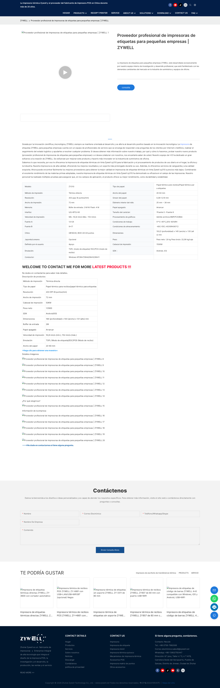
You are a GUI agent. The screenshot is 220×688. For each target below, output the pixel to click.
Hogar (68, 642)
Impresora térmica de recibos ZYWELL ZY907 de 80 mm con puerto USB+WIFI (146, 614)
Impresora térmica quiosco (122, 652)
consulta (126, 87)
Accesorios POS (117, 660)
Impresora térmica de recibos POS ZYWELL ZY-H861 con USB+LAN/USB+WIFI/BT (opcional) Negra (72, 614)
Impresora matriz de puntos (122, 663)
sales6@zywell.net (181, 649)
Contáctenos (71, 663)
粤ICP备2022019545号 (150, 683)
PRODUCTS (184, 573)
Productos (69, 645)
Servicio (69, 649)
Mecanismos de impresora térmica (125, 656)
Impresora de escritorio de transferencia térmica (156, 573)
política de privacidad (74, 667)
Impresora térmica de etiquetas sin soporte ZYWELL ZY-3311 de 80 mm (109, 614)
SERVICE (194, 573)
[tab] (110, 137)
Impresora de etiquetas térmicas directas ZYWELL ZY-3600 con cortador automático (36, 614)
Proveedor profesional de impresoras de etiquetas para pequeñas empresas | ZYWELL (70, 20)
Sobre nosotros (72, 652)
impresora (184, 144)
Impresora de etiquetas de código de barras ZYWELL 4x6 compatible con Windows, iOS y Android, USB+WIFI (183, 614)
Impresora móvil (117, 649)
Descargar (69, 660)
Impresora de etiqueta (120, 645)
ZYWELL (24, 20)
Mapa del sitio (168, 683)
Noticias (68, 656)
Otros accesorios (117, 667)
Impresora (114, 642)
